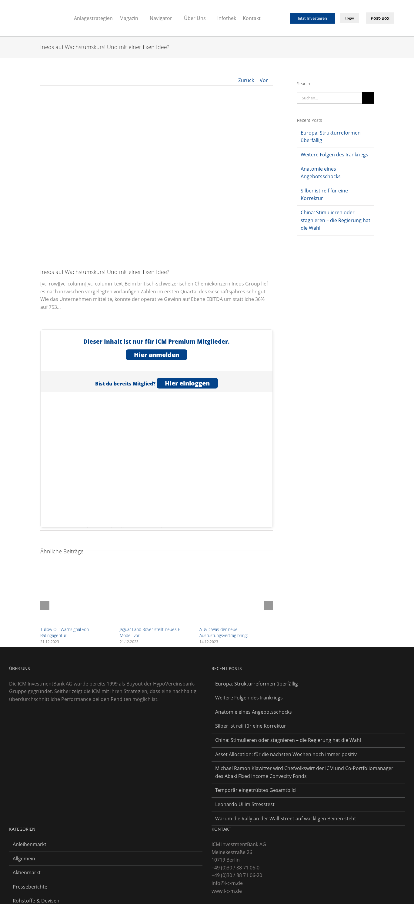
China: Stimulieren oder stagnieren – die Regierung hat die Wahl (335, 220)
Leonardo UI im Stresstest (245, 804)
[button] (281, 17)
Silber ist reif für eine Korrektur (250, 725)
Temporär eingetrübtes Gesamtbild (255, 790)
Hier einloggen (187, 383)
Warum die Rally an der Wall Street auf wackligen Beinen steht (285, 818)
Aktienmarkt (27, 872)
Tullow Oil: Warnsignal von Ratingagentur (64, 632)
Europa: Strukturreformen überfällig (256, 683)
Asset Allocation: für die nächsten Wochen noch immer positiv (286, 754)
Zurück (246, 80)
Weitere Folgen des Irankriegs (334, 154)
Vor (264, 80)
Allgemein (24, 858)
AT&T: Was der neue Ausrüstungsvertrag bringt (223, 632)
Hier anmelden (156, 355)
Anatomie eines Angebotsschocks (253, 712)
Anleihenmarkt (29, 844)
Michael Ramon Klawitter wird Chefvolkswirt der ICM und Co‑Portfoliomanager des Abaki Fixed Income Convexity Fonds (304, 772)
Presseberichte (30, 886)
